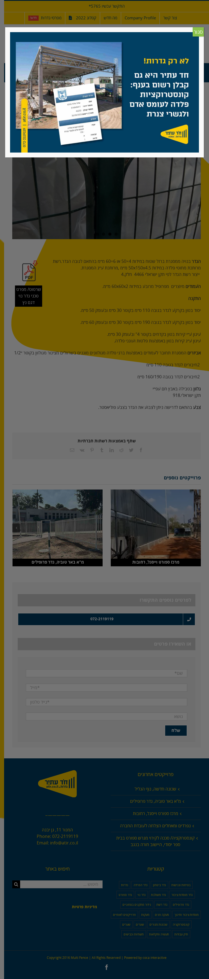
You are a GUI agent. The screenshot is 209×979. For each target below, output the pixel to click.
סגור (198, 32)
